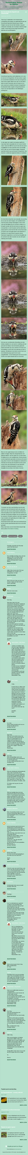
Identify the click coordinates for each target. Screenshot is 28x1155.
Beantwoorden (11, 549)
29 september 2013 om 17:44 (14, 543)
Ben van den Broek (12, 566)
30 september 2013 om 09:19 (19, 732)
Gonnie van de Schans (13, 864)
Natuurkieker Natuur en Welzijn (14, 3)
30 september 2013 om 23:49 (18, 892)
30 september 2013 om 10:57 (17, 790)
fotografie (4, 536)
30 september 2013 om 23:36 (14, 883)
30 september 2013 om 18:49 (19, 850)
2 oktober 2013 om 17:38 (17, 924)
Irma (8, 753)
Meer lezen (23, 1105)
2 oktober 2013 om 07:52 (16, 972)
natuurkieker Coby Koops (18, 642)
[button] (26, 12)
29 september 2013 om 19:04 (19, 578)
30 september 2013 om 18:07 (14, 824)
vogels (20, 536)
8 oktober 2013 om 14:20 (18, 1032)
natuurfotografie (13, 536)
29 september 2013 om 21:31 (14, 720)
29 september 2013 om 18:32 (14, 553)
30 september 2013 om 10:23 (14, 769)
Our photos (10, 881)
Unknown (9, 850)
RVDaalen (9, 1032)
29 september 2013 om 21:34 (18, 643)
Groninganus (10, 542)
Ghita (8, 790)
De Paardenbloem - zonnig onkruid (12, 1092)
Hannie (9, 972)
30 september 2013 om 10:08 (16, 753)
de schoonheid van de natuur (15, 719)
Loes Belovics (11, 899)
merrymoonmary (18, 1149)
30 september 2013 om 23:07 (14, 866)
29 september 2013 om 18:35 (14, 568)
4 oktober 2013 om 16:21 (17, 681)
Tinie (8, 962)
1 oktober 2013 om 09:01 (13, 901)
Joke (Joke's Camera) (13, 767)
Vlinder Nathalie (11, 822)
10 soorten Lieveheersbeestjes (10, 1110)
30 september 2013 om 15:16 (14, 809)
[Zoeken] (26, 3)
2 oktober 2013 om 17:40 (13, 988)
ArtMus (9, 892)
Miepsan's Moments (12, 808)
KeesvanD (9, 732)
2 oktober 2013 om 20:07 (16, 1009)
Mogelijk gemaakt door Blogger (15, 1146)
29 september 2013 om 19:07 (17, 588)
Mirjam (9, 588)
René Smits (10, 596)
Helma (9, 1009)
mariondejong (10, 552)
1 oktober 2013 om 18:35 (15, 962)
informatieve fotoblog (13, 528)
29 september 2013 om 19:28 (14, 597)
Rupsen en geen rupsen (8, 1127)
